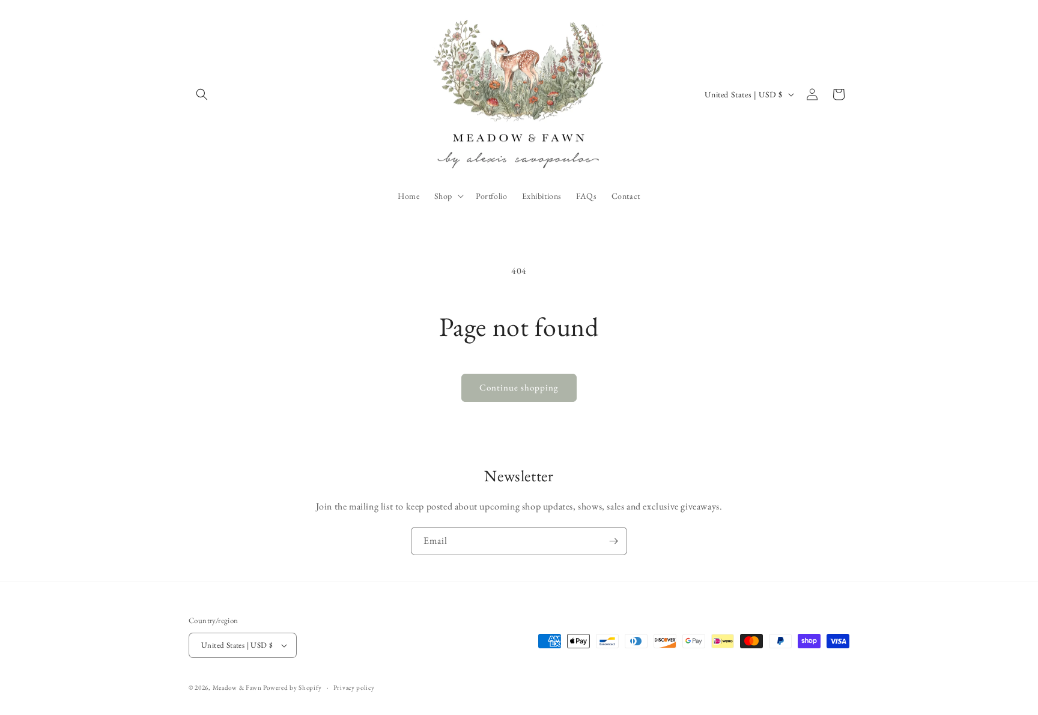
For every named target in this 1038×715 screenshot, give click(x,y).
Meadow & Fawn (237, 687)
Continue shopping (519, 387)
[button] (202, 94)
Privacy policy (354, 687)
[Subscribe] (613, 541)
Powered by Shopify (292, 687)
